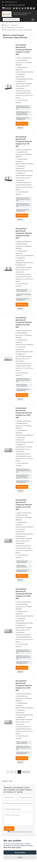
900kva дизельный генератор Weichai (21, 385)
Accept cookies (20, 852)
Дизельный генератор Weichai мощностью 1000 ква (23, 471)
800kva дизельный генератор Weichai (21, 290)
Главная (5, 25)
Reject (20, 857)
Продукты (14, 25)
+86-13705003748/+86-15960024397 (14, 5)
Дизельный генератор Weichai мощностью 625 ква (23, 107)
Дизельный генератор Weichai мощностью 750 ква (23, 199)
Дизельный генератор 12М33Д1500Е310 (22, 753)
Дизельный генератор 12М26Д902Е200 (22, 389)
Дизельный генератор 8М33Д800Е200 (22, 299)
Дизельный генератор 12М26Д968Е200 (22, 481)
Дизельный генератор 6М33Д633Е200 (22, 118)
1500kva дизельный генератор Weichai (22, 742)
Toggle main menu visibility (32, 19)
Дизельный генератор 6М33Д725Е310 (22, 210)
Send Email (22, 123)
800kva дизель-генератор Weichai (23, 295)
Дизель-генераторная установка (12, 27)
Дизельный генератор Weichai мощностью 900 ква (23, 380)
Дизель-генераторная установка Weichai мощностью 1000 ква (22, 476)
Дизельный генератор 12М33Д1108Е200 (22, 570)
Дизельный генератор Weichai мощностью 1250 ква (23, 651)
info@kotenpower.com (11, 2)
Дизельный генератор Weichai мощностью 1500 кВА (23, 748)
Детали (20, 127)
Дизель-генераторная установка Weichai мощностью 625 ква (22, 113)
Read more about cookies (12, 847)
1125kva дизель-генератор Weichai (21, 566)
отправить (9, 828)
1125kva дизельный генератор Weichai (21, 561)
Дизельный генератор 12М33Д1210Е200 (22, 662)
